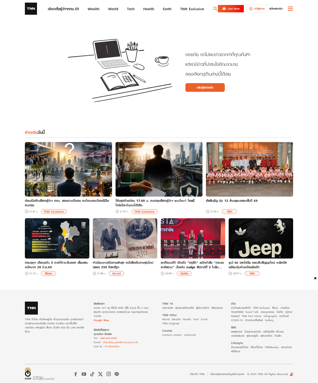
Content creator (172, 335)
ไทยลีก (278, 336)
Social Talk (252, 312)
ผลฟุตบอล (236, 332)
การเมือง (285, 308)
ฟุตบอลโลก (266, 336)
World (116, 273)
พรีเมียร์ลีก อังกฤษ (273, 332)
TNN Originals (170, 323)
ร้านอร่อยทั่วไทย (239, 347)
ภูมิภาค (288, 312)
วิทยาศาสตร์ (237, 312)
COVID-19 (237, 320)
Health (187, 319)
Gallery (269, 320)
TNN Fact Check (251, 316)
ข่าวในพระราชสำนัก (241, 308)
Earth (204, 319)
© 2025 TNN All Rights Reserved (267, 374)
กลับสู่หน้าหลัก (205, 87)
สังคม (48, 273)
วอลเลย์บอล (237, 336)
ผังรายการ (217, 308)
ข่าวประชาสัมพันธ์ (254, 320)
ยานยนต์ (235, 316)
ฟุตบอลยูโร (252, 336)
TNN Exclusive (54, 211)
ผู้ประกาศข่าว (202, 308)
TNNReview (272, 347)
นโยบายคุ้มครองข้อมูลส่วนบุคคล (227, 374)
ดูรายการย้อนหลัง (184, 308)
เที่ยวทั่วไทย (257, 347)
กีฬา (229, 211)
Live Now (234, 8)
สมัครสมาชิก (276, 8)
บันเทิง (184, 273)
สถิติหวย (235, 351)
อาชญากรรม (267, 312)
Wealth (176, 319)
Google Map (101, 320)
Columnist (190, 335)
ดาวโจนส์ (284, 316)
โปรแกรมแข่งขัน (252, 332)
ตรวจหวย (286, 347)
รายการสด (167, 308)
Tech (196, 319)
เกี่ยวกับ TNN (197, 374)
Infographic (270, 316)
